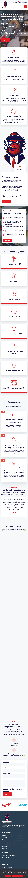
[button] (25, 6)
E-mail (4, 768)
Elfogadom (8, 875)
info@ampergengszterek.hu (14, 754)
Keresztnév (6, 762)
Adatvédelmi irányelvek (18, 875)
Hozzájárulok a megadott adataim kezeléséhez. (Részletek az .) (12, 789)
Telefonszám (6, 773)
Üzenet (4, 779)
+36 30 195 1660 (14, 744)
